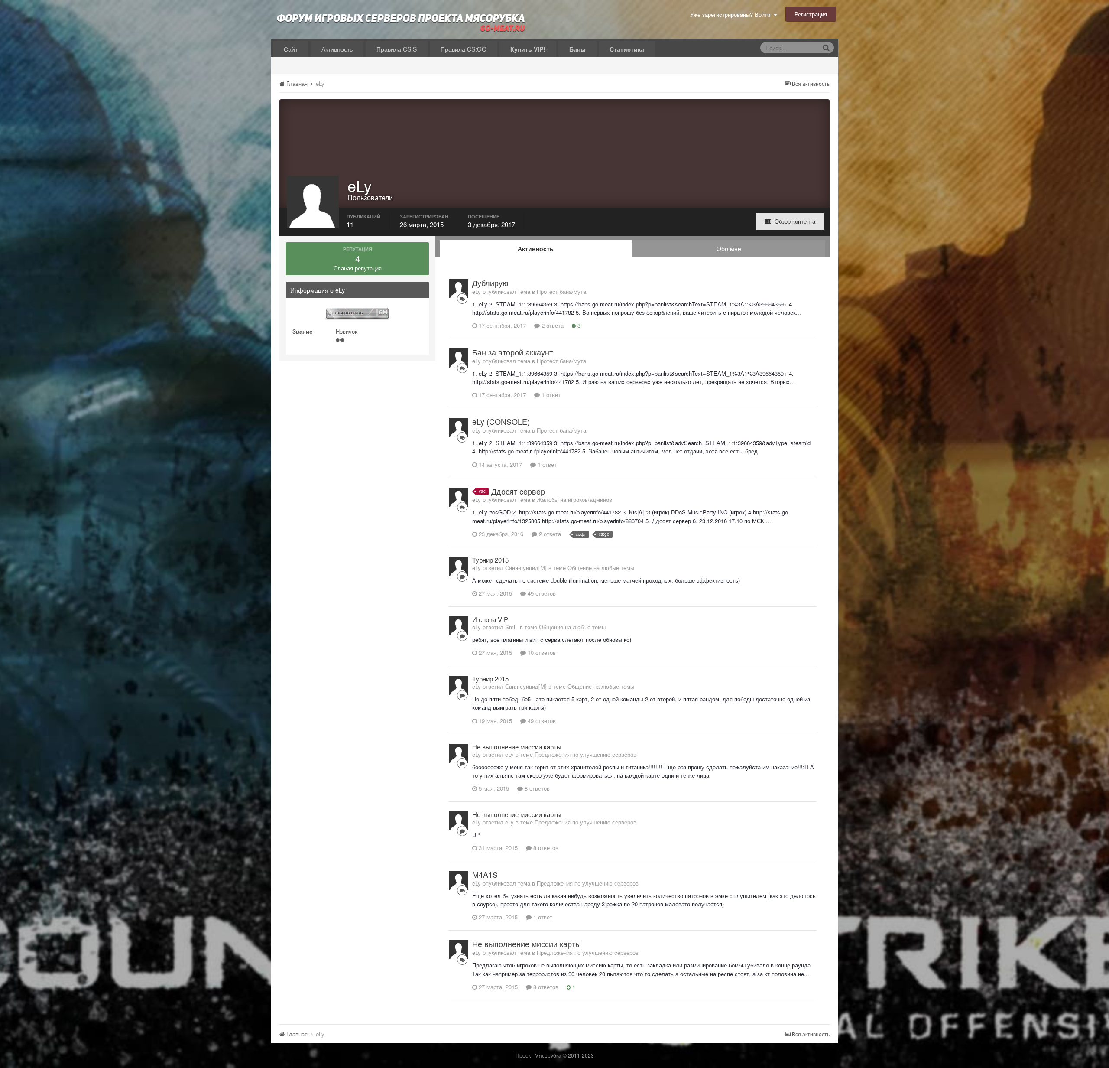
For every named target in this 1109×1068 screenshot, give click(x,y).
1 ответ (550, 395)
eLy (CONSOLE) (501, 421)
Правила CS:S (396, 49)
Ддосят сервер (518, 491)
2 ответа (552, 325)
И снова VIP (490, 619)
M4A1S (485, 874)
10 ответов (541, 652)
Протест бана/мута (561, 291)
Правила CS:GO (463, 49)
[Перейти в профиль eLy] (458, 288)
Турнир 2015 (490, 559)
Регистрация (810, 14)
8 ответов (536, 788)
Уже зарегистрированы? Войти (732, 14)
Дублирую (490, 282)
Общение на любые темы (600, 567)
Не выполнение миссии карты (516, 746)
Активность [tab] (536, 248)
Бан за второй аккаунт (512, 352)
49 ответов (541, 593)
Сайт (291, 49)
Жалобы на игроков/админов (574, 499)
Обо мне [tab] (729, 248)
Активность (337, 49)
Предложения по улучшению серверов (585, 754)
